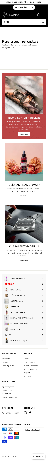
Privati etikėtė (29, 362)
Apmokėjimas (8, 387)
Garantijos (6, 394)
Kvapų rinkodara (31, 366)
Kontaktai (28, 376)
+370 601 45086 (33, 2)
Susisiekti (6, 359)
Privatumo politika (10, 397)
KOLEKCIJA (24, 134)
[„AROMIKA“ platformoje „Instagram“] (25, 412)
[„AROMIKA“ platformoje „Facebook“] (30, 412)
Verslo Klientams (24, 7)
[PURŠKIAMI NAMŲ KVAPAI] (24, 162)
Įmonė (26, 359)
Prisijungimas (8, 366)
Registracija (7, 362)
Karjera (27, 373)
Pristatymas (7, 390)
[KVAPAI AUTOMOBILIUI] (24, 224)
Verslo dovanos (30, 369)
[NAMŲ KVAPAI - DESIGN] (24, 95)
